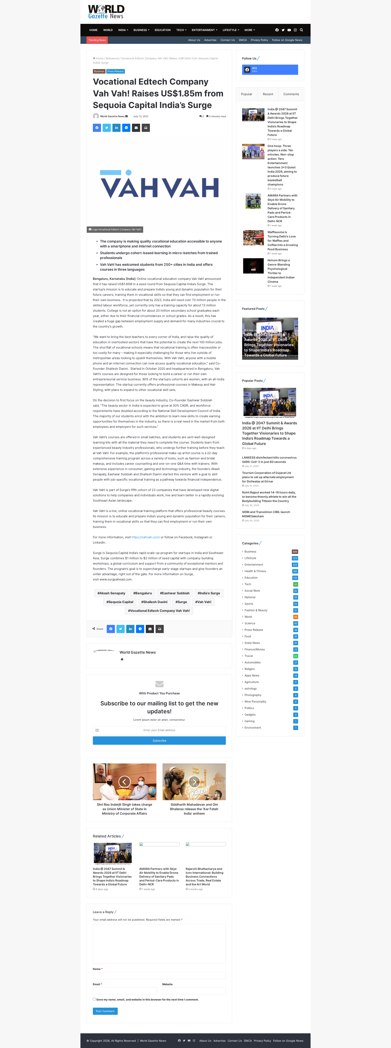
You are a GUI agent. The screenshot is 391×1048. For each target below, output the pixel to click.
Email (97, 984)
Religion (250, 669)
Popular (246, 94)
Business (140, 30)
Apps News (252, 675)
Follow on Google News (287, 40)
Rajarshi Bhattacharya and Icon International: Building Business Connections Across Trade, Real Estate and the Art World (204, 876)
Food (248, 636)
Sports (249, 603)
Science (250, 623)
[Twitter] (107, 128)
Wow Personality (255, 701)
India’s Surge (210, 593)
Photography (253, 695)
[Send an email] (126, 116)
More (248, 30)
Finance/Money (255, 649)
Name (98, 969)
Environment (253, 727)
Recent (268, 94)
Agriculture (252, 682)
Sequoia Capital (121, 602)
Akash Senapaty (112, 593)
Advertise (210, 40)
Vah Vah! (204, 602)
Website (167, 984)
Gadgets (250, 714)
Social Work (252, 590)
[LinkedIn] (116, 128)
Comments (291, 94)
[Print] (146, 128)
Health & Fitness (255, 571)
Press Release (116, 71)
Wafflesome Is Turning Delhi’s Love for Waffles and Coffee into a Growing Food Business (283, 240)
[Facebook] (97, 128)
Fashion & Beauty (256, 610)
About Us (194, 40)
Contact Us (228, 40)
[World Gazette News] (106, 12)
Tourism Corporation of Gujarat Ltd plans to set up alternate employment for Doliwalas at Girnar (268, 477)
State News (252, 642)
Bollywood (112, 58)
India (122, 30)
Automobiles (253, 662)
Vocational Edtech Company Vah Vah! (160, 611)
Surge (182, 602)
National (250, 597)
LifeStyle (230, 30)
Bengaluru (143, 593)
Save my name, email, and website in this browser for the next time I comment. (147, 999)
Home (93, 30)
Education (163, 30)
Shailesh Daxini (155, 602)
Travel (249, 655)
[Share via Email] (136, 128)
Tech (180, 30)
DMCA (243, 40)
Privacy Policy (259, 40)
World (108, 30)
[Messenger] (126, 128)
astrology (251, 688)
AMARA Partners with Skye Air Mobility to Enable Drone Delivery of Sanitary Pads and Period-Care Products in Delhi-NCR (159, 876)
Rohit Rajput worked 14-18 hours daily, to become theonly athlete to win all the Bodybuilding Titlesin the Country (269, 497)
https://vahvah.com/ (146, 537)
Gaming (250, 721)
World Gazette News (112, 116)
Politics (249, 708)
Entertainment (203, 30)
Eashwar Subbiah (176, 593)
